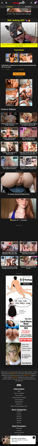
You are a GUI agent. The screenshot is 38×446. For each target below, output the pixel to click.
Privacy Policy (19, 395)
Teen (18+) (19, 418)
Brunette (19, 420)
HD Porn (19, 412)
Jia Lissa (19, 430)
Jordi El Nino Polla (19, 432)
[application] (19, 32)
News (19, 391)
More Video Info (19, 74)
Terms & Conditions (19, 393)
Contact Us (19, 404)
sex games (28, 6)
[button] (19, 32)
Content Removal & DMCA (19, 397)
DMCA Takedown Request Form (19, 406)
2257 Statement (19, 399)
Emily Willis (19, 428)
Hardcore (19, 416)
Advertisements (19, 402)
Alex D (19, 434)
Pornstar (19, 414)
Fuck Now (10, 6)
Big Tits (19, 422)
